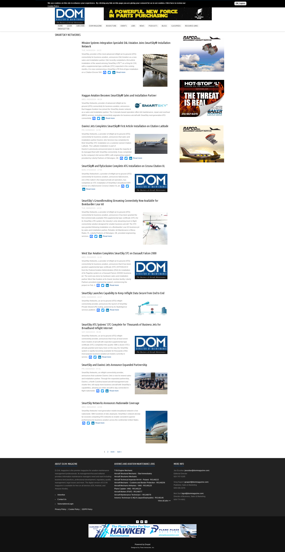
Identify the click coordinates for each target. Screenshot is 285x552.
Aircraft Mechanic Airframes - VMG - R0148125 (133, 486)
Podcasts (153, 26)
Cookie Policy (53, 6)
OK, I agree (240, 3)
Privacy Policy (60, 509)
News (142, 26)
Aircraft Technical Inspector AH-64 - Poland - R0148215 (136, 480)
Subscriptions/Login (65, 504)
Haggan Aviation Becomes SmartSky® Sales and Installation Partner (119, 95)
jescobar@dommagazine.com (197, 470)
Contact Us (61, 499)
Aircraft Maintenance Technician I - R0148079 (132, 495)
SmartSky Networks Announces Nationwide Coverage (110, 403)
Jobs (133, 26)
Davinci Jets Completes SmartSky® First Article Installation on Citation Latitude (125, 126)
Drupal (147, 544)
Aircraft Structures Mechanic (125, 477)
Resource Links (191, 26)
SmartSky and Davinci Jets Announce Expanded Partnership (114, 364)
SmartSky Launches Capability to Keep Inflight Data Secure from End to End (123, 293)
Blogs (164, 26)
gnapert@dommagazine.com (196, 482)
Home (60, 26)
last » (119, 452)
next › (113, 452)
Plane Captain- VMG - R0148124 (127, 489)
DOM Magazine (95, 26)
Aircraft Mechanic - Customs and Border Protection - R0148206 (139, 483)
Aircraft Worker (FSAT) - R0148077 (128, 492)
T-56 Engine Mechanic (123, 470)
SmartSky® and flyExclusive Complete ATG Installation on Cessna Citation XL (123, 166)
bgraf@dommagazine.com (192, 493)
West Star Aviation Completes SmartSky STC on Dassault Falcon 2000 (119, 253)
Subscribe (80, 26)
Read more (120, 72)
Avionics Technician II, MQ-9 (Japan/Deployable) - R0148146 (139, 498)
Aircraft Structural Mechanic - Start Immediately (133, 474)
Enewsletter (63, 29)
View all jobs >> (164, 501)
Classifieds (176, 26)
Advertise (61, 495)
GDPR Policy (87, 509)
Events (124, 26)
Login (69, 26)
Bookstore (111, 26)
